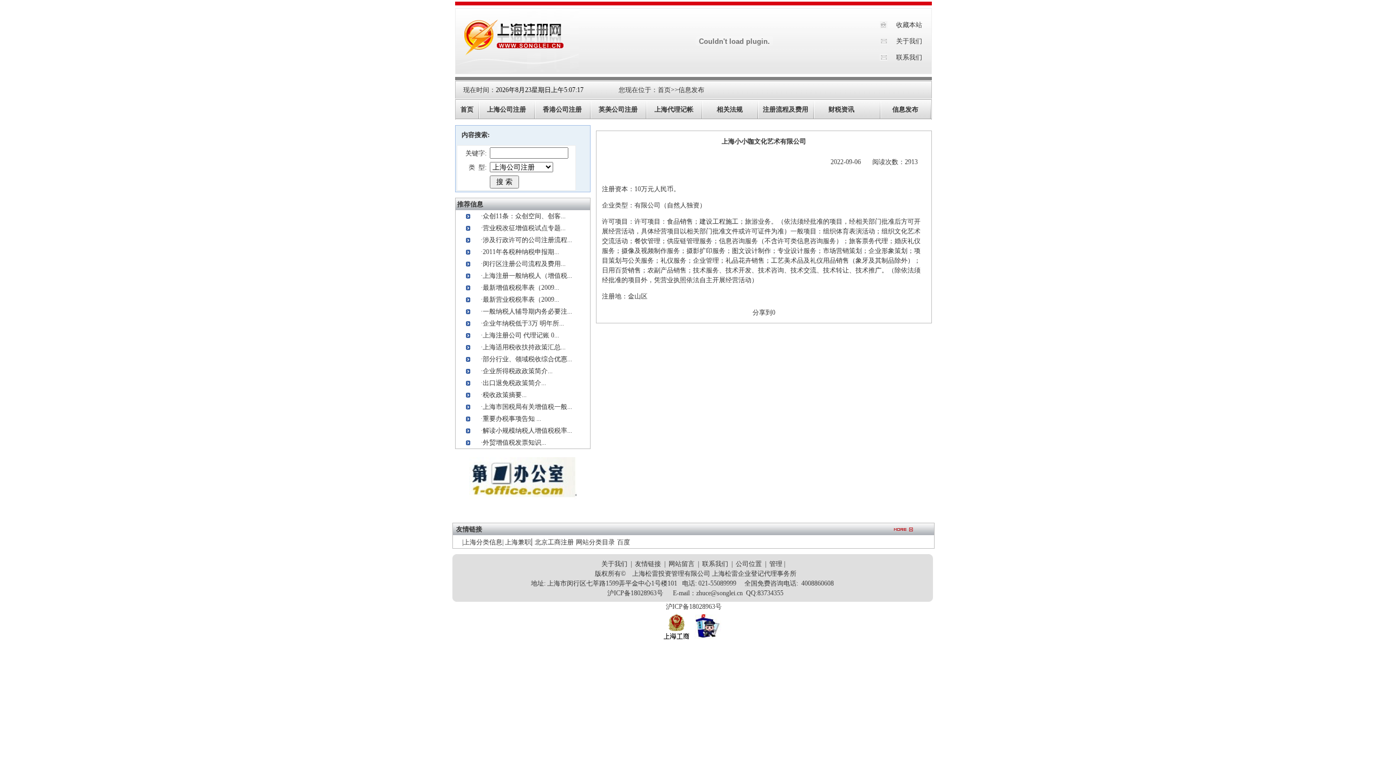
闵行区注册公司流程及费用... (524, 264)
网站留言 (682, 564)
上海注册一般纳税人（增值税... (527, 276)
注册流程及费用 (785, 109)
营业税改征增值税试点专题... (524, 228)
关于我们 (909, 41)
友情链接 (648, 564)
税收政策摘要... (505, 395)
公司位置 (749, 564)
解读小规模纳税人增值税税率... (527, 430)
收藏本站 (909, 25)
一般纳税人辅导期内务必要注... (527, 311)
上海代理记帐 (674, 109)
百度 (623, 542)
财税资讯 (841, 109)
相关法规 (730, 109)
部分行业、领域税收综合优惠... (527, 359)
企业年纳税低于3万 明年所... (523, 323)
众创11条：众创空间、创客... (524, 216)
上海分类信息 (482, 542)
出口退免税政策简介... (514, 383)
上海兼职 (518, 542)
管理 (775, 564)
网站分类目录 (595, 542)
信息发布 (691, 90)
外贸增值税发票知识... (514, 442)
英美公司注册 (618, 109)
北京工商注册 (554, 542)
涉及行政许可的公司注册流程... (527, 240)
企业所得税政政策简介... (518, 371)
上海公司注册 (506, 109)
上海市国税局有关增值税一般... (527, 407)
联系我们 (909, 57)
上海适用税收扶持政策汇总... (524, 347)
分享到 (762, 312)
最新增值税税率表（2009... (521, 287)
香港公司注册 (562, 109)
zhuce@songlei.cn (719, 593)
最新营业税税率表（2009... (521, 299)
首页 (664, 90)
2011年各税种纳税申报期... (521, 252)
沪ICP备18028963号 (635, 593)
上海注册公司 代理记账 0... (521, 335)
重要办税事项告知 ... (512, 418)
